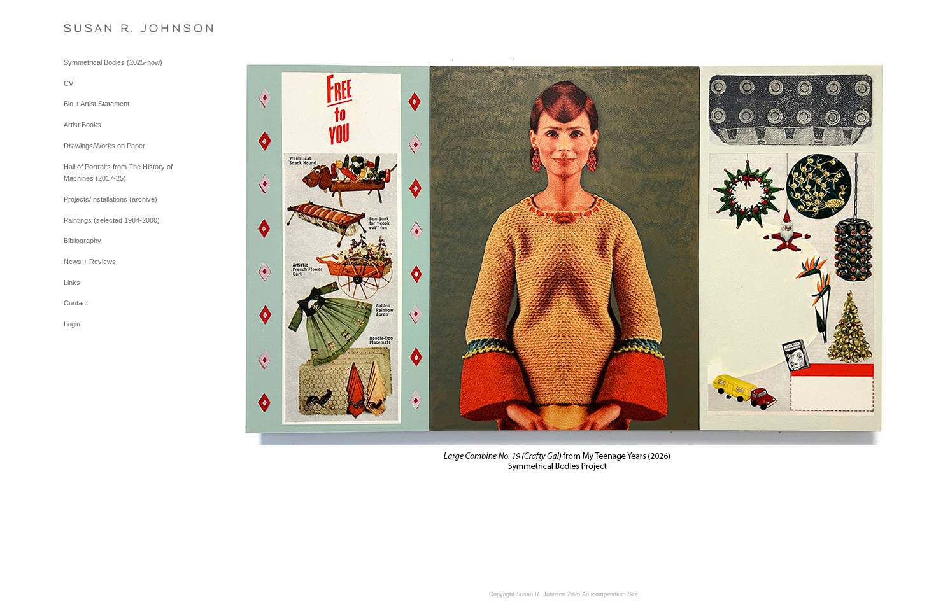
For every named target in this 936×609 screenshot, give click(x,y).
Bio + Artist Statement (96, 104)
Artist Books (82, 125)
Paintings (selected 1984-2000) (112, 220)
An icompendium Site (610, 594)
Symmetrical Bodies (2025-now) (113, 62)
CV (68, 83)
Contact (76, 303)
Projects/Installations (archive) (110, 199)
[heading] (95, 28)
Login (72, 324)
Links (72, 282)
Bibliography (82, 240)
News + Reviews (90, 261)
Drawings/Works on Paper (104, 146)
